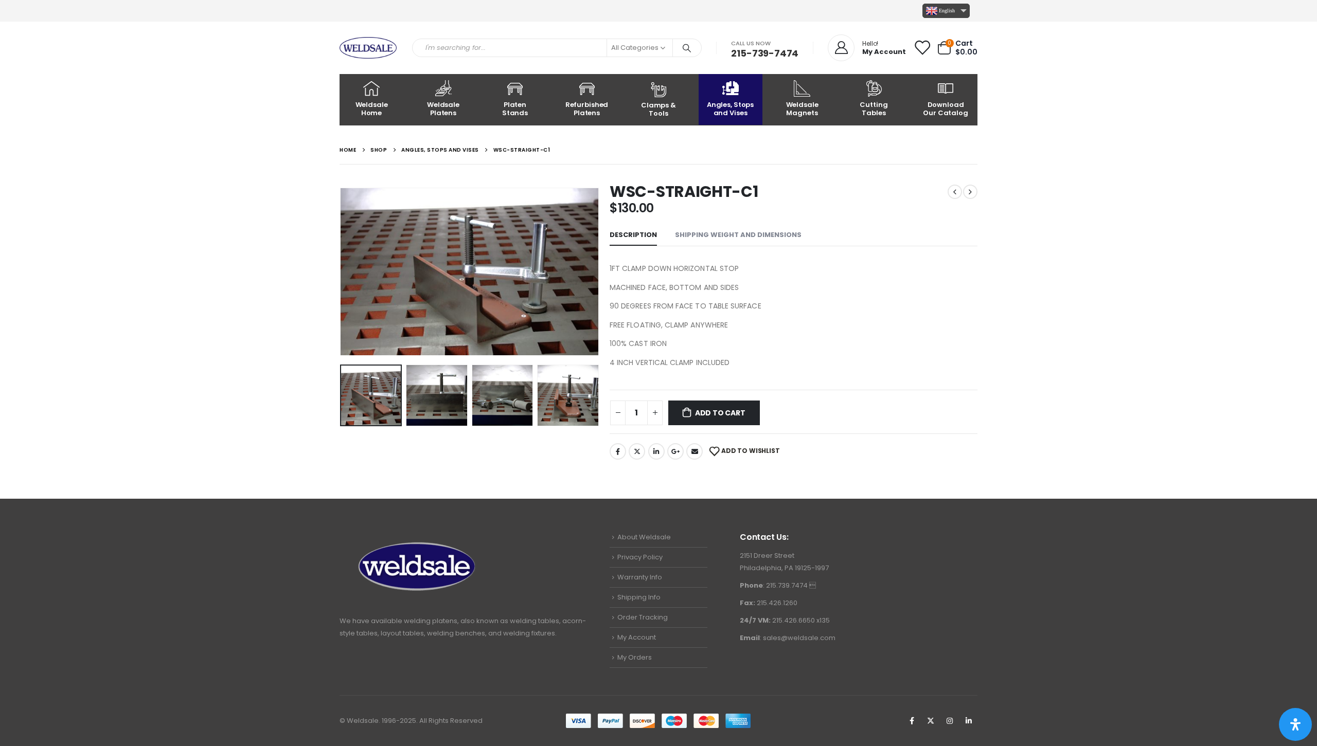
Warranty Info (639, 577)
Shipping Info (639, 597)
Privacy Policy (640, 557)
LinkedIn (656, 451)
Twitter (637, 451)
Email (694, 451)
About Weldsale (644, 537)
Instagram (949, 721)
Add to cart (720, 413)
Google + (675, 451)
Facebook (618, 451)
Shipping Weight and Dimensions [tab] (738, 235)
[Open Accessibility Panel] (1295, 724)
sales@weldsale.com (799, 638)
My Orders (634, 657)
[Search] (687, 48)
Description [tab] (633, 235)
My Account (636, 637)
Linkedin (968, 721)
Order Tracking (642, 617)
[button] (342, 269)
